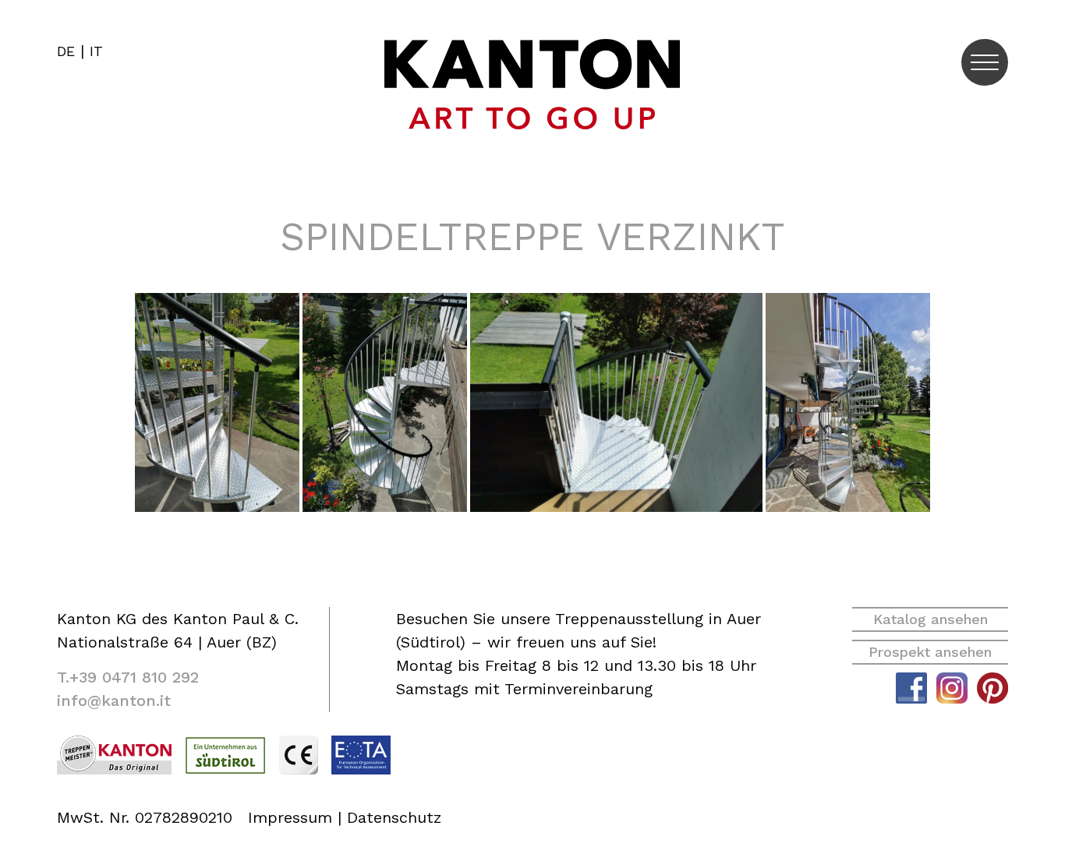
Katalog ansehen (930, 619)
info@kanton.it (114, 700)
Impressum (290, 817)
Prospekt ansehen (930, 652)
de (66, 51)
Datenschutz (394, 817)
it (96, 51)
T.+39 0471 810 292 (128, 677)
